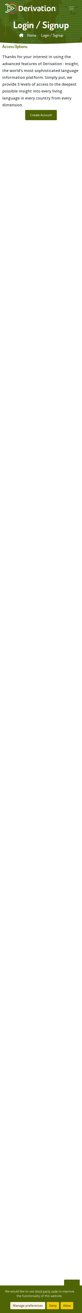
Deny (53, 1306)
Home (31, 35)
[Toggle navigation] (71, 8)
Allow (67, 1306)
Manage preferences (28, 1306)
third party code (46, 1291)
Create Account (41, 115)
